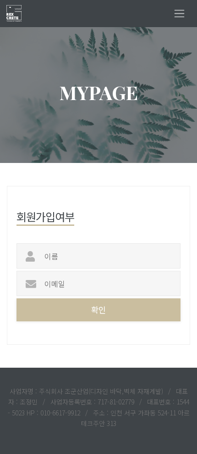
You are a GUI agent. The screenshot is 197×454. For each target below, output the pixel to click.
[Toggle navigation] (179, 14)
